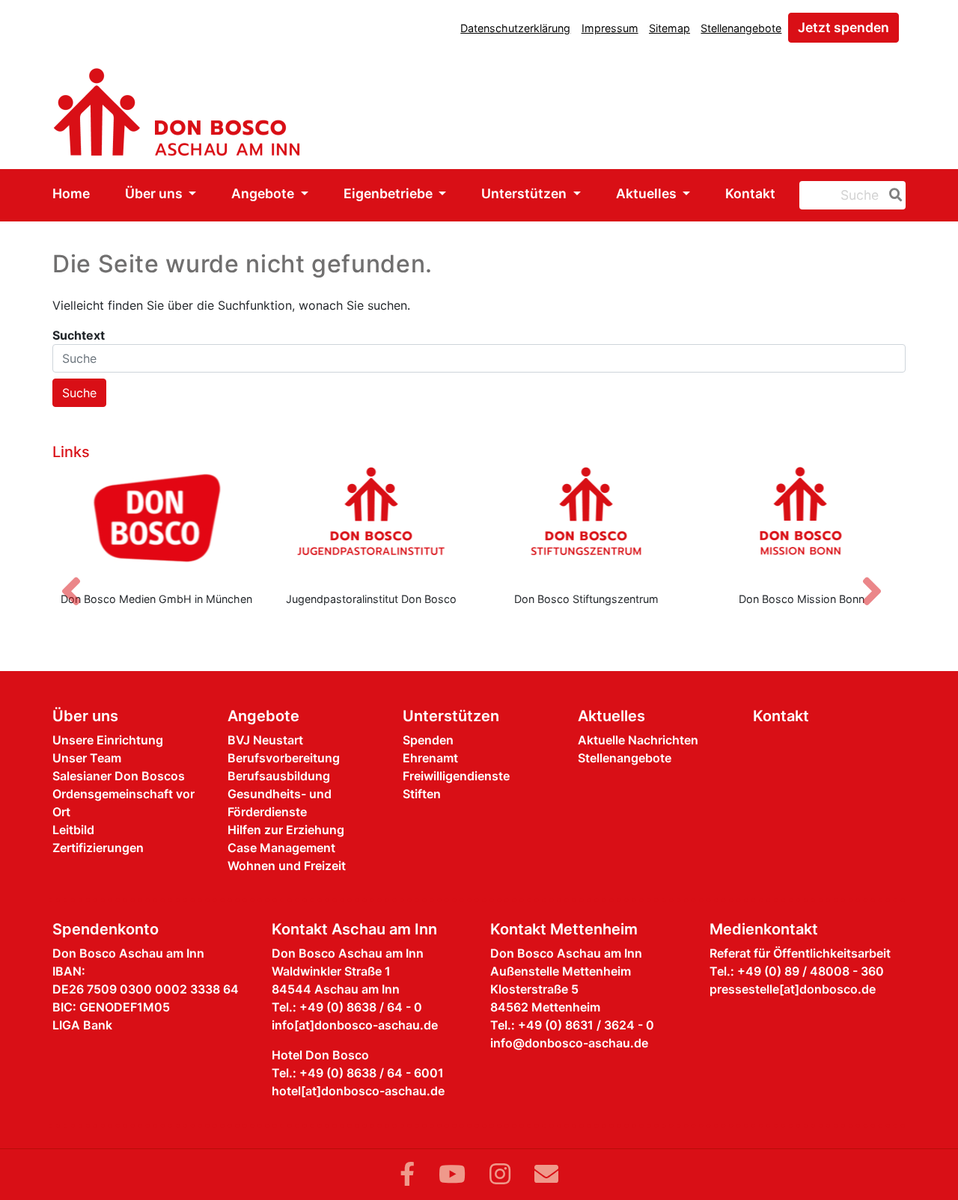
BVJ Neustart (265, 739)
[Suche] (893, 195)
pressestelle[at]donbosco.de (793, 989)
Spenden (428, 739)
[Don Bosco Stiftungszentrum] (587, 523)
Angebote (264, 193)
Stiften (422, 793)
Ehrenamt (430, 757)
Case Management (281, 847)
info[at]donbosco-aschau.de (355, 1024)
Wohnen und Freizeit (287, 865)
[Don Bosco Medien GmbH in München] (156, 523)
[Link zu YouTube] (452, 1174)
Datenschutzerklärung (515, 28)
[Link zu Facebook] (407, 1174)
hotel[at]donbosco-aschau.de (358, 1090)
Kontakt (750, 193)
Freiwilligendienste (456, 775)
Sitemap (669, 28)
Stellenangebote (741, 28)
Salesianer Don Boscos (118, 775)
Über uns (155, 193)
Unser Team (86, 757)
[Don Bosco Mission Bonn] (802, 523)
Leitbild (73, 829)
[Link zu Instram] (499, 1174)
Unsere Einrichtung (107, 739)
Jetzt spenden (843, 27)
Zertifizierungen (98, 847)
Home (71, 193)
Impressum (610, 28)
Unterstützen (525, 193)
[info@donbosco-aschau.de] (546, 1174)
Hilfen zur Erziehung (286, 829)
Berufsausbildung (279, 775)
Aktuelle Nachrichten (638, 739)
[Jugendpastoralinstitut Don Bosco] (372, 523)
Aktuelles (648, 193)
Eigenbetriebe (390, 193)
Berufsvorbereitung (284, 757)
